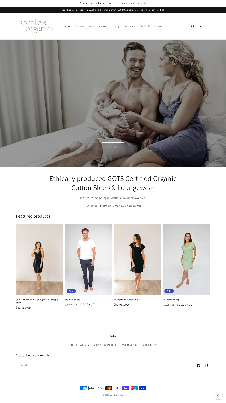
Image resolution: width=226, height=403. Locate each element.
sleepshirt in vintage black (127, 299)
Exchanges (110, 344)
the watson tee (72, 299)
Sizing (97, 344)
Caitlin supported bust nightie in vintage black (37, 301)
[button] (193, 26)
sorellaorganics (116, 395)
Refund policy (149, 344)
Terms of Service (128, 344)
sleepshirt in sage (172, 299)
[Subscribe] (75, 365)
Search (73, 344)
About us (85, 344)
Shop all (113, 146)
